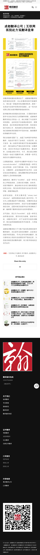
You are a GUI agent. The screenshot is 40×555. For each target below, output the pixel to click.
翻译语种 (6, 410)
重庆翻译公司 (7, 482)
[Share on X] (20, 267)
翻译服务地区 (7, 414)
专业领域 (6, 403)
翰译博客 (6, 14)
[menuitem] (32, 7)
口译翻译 (6, 485)
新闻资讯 (6, 406)
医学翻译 (25, 253)
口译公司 (33, 549)
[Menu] (36, 7)
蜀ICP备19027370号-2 (30, 542)
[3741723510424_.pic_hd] (20, 44)
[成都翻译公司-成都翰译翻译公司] (16, 7)
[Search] (32, 7)
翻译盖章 (21, 256)
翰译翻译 (6, 399)
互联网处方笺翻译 (15, 253)
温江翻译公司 (14, 545)
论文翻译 (6, 440)
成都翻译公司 (6, 1)
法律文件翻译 (7, 443)
